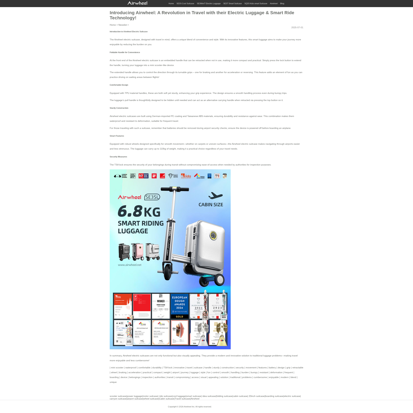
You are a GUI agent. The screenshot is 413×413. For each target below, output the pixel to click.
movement (251, 367)
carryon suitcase (118, 398)
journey (185, 372)
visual (203, 377)
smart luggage (260, 39)
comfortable (144, 367)
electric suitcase (292, 396)
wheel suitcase (150, 398)
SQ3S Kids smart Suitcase (255, 3)
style (203, 372)
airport (175, 372)
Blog (282, 3)
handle (207, 367)
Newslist (122, 25)
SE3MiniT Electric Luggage (209, 3)
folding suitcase (224, 396)
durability (156, 367)
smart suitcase (193, 396)
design (281, 367)
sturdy (216, 367)
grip (288, 367)
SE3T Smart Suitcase (232, 3)
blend (293, 377)
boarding (114, 377)
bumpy (254, 372)
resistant (264, 372)
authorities (160, 377)
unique (113, 382)
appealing (213, 377)
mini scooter (156, 65)
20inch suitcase (257, 396)
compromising (182, 377)
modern (285, 377)
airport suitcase (135, 398)
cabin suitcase (240, 396)
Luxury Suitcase (237, 406)
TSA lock (167, 367)
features (262, 367)
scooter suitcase (118, 396)
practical (147, 372)
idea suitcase (209, 396)
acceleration (134, 372)
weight (167, 372)
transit (170, 377)
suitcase (198, 367)
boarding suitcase (274, 396)
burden (245, 372)
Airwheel (274, 3)
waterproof (115, 121)
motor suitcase (150, 396)
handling (235, 372)
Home (171, 3)
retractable (297, 367)
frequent (288, 372)
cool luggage (179, 396)
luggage (195, 372)
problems (247, 377)
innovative (179, 367)
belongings (134, 377)
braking (122, 372)
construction (228, 367)
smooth (225, 372)
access (195, 377)
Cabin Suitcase (220, 406)
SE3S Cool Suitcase (185, 3)
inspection (147, 377)
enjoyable (274, 377)
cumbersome (260, 377)
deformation (276, 372)
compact (157, 372)
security (240, 367)
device (124, 377)
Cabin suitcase (166, 398)
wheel (114, 372)
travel (189, 367)
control (215, 372)
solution (224, 377)
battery (272, 367)
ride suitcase (165, 396)
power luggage (134, 396)
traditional (235, 377)
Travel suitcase (182, 398)
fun (209, 372)
